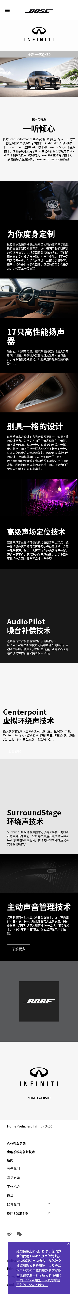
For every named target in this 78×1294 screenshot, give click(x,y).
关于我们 (13, 1168)
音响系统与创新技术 (21, 1152)
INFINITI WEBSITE (39, 1098)
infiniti (37, 1126)
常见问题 (13, 1177)
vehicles (24, 1126)
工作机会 (13, 1186)
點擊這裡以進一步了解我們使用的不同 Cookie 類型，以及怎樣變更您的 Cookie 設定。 (38, 1277)
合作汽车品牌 (16, 1143)
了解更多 (18, 948)
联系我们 (13, 1205)
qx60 (48, 1126)
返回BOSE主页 (17, 1213)
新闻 (10, 1160)
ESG (10, 1195)
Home (11, 1126)
